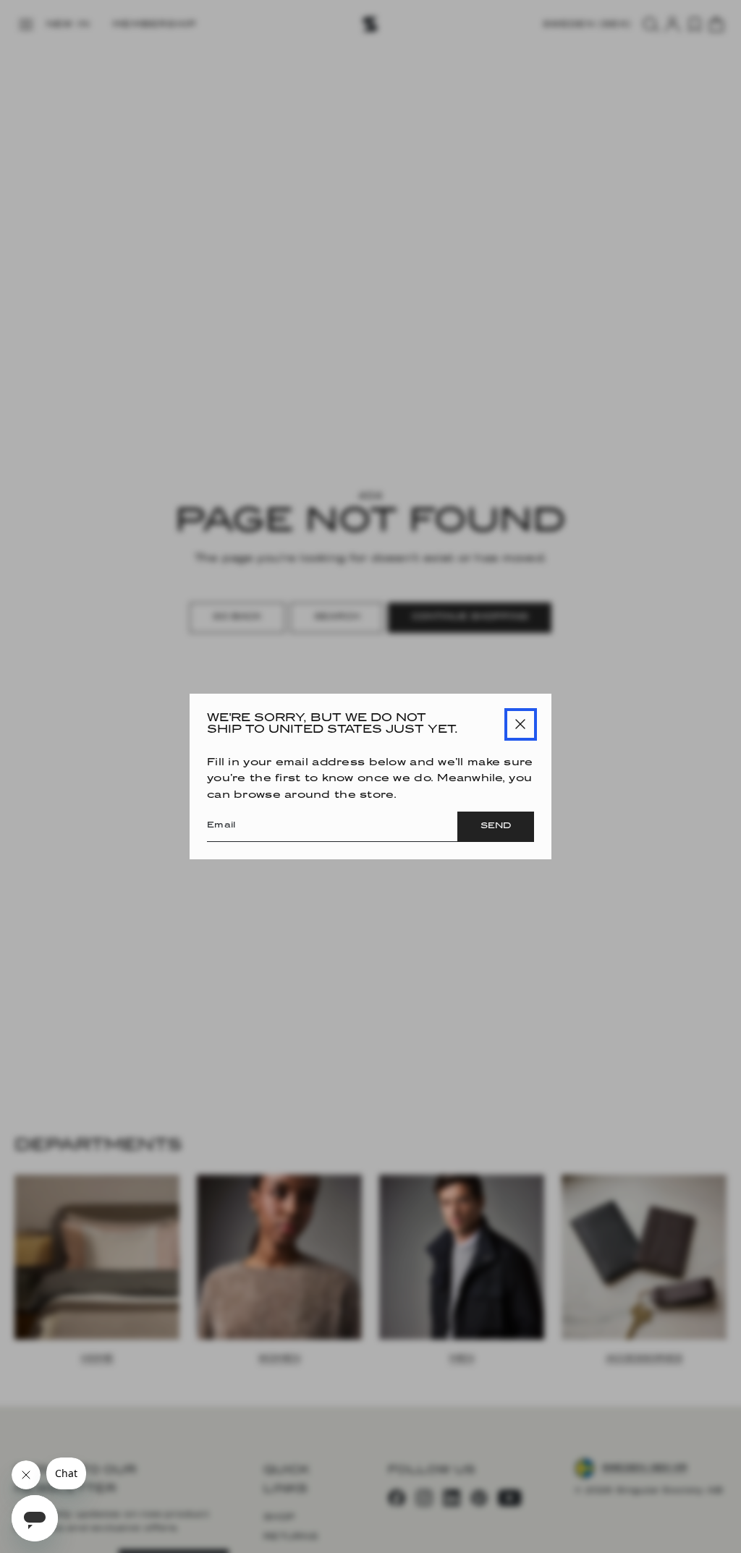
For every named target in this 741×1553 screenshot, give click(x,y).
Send (495, 826)
